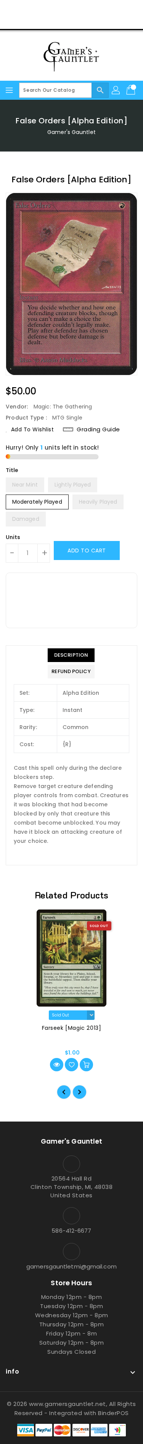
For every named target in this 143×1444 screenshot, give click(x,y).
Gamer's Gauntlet (71, 132)
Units (13, 537)
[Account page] (116, 90)
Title (12, 470)
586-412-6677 (71, 1231)
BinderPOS (113, 1413)
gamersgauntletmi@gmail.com (71, 1266)
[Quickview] (56, 1064)
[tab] (71, 655)
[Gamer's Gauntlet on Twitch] (100, 8)
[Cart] (131, 90)
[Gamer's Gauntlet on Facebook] (42, 8)
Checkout (56, 20)
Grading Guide (98, 429)
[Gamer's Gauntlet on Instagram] (71, 8)
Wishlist (89, 20)
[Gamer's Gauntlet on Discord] (86, 8)
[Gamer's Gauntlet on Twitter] (57, 8)
